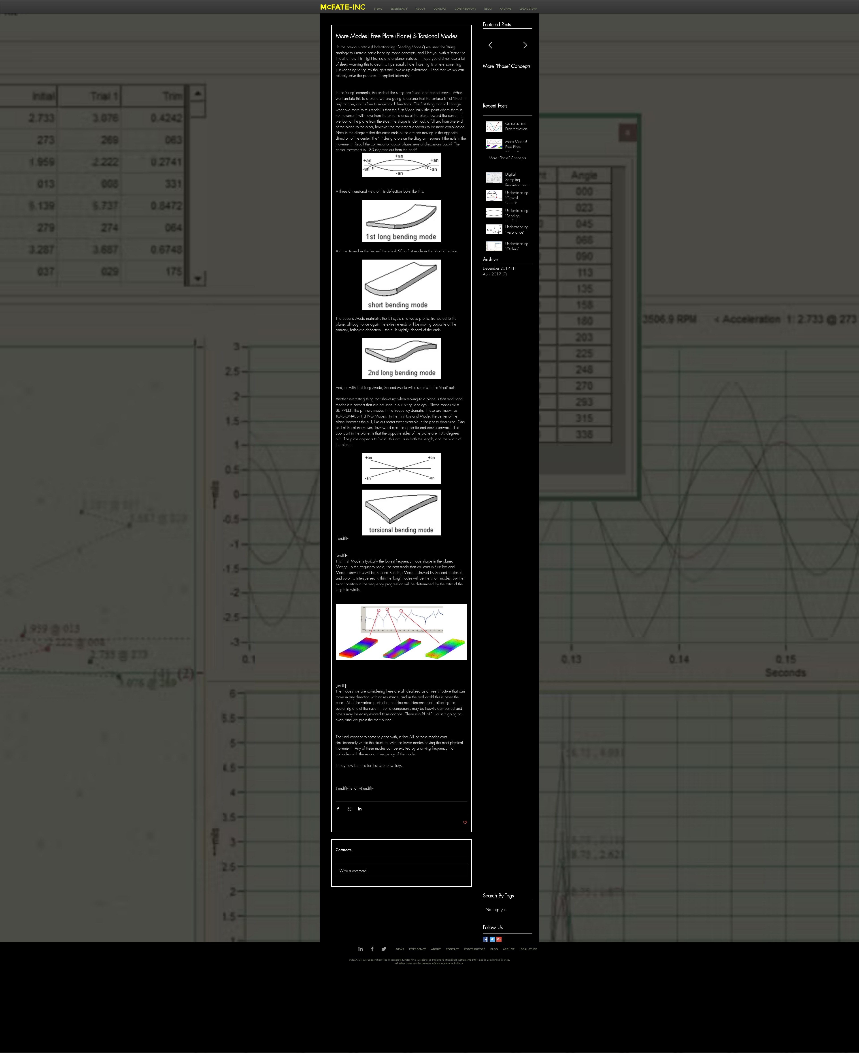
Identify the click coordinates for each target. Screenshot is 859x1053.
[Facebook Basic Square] (485, 939)
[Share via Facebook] (338, 809)
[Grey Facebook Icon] (372, 949)
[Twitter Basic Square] (492, 939)
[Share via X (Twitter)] (349, 809)
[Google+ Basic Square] (499, 939)
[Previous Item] (490, 45)
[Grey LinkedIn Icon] (360, 949)
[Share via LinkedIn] (360, 809)
